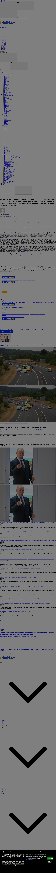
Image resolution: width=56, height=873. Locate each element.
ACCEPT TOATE (50, 858)
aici (22, 866)
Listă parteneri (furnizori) (29, 859)
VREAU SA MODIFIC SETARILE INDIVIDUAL (50, 862)
